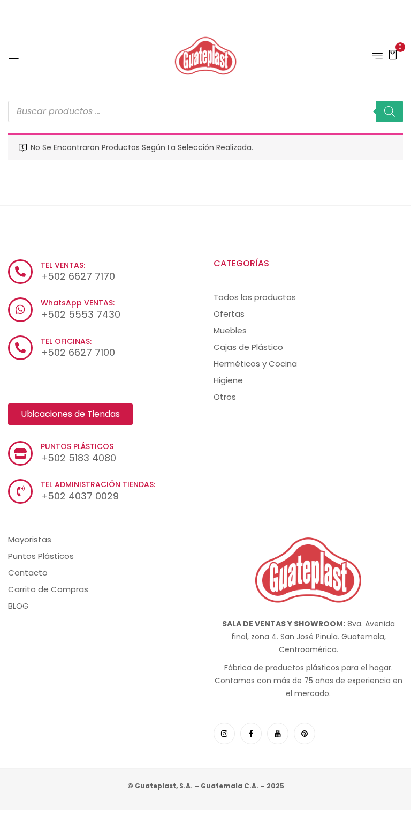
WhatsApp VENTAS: (78, 302)
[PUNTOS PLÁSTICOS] (20, 453)
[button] (393, 54)
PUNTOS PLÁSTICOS (77, 446)
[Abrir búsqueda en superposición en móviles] (205, 111)
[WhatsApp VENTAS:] (20, 309)
